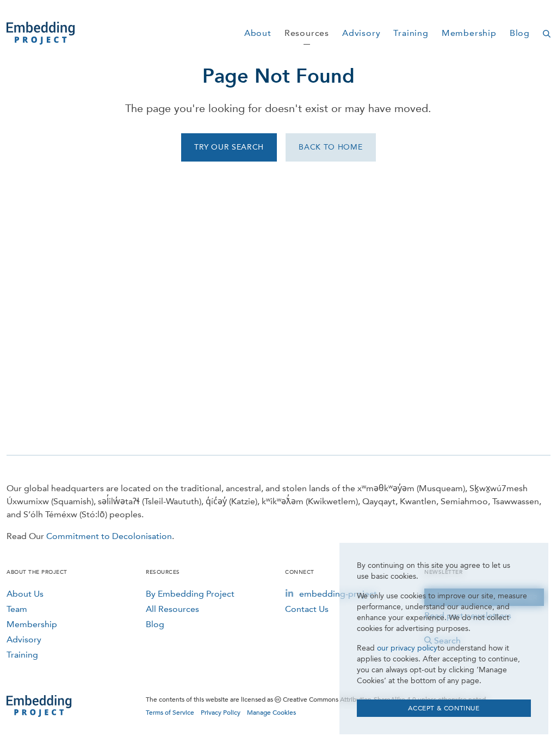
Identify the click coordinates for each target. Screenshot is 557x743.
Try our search (229, 147)
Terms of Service (170, 712)
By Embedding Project (190, 594)
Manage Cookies (271, 712)
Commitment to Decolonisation (109, 536)
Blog (155, 624)
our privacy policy (407, 648)
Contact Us (307, 609)
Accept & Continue (443, 708)
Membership (32, 624)
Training (22, 654)
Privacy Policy (220, 712)
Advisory (24, 639)
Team (17, 609)
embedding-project (338, 594)
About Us (25, 594)
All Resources (172, 609)
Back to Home (330, 147)
